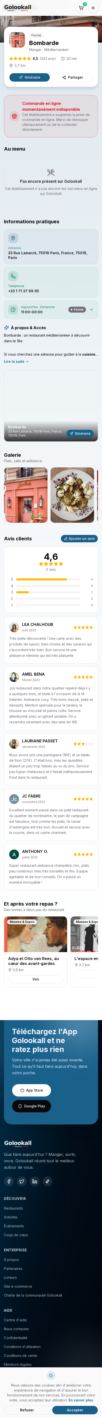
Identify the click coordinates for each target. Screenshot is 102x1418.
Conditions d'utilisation (22, 1347)
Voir (35, 979)
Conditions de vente (20, 1355)
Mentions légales (18, 1364)
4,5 (44, 58)
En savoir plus (81, 1400)
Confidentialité (15, 1338)
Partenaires (13, 1268)
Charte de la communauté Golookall (33, 1295)
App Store (34, 1090)
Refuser (27, 1410)
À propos (11, 1260)
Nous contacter (16, 1329)
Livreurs (10, 1277)
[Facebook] (9, 1181)
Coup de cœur (16, 1235)
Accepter (75, 1410)
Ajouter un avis (82, 538)
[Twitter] (22, 1181)
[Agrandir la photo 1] (26, 495)
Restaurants (13, 1208)
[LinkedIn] (35, 1181)
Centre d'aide (15, 1320)
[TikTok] (47, 1181)
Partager (75, 77)
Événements (14, 1226)
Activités (11, 1217)
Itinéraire (32, 77)
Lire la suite (14, 361)
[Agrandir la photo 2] (72, 495)
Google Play (34, 1106)
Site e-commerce (18, 1286)
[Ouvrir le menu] (93, 8)
